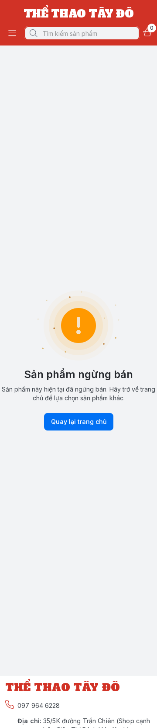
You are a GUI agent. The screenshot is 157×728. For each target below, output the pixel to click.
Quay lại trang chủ (78, 421)
